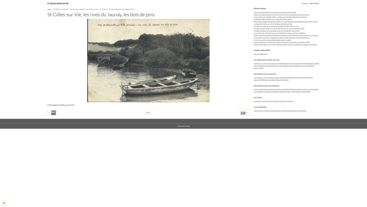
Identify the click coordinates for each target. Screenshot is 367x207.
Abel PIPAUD (267, 66)
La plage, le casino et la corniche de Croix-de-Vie (269, 31)
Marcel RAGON (272, 80)
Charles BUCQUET (306, 77)
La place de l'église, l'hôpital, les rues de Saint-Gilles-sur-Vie (273, 19)
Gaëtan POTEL (295, 77)
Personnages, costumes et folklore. (294, 33)
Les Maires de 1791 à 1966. (263, 77)
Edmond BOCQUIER (299, 89)
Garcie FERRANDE (312, 89)
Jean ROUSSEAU (283, 80)
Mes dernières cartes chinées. (287, 12)
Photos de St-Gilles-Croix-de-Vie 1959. (266, 44)
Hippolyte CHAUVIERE (279, 66)
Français (258, 54)
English (265, 54)
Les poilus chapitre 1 (260, 101)
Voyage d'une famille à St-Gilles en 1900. (296, 42)
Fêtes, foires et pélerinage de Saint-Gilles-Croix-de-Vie (271, 21)
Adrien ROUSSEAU (302, 63)
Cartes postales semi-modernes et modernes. (268, 42)
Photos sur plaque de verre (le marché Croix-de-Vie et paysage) (274, 15)
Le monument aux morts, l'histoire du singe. (268, 38)
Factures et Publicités (261, 12)
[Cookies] (4, 203)
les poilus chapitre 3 (287, 101)
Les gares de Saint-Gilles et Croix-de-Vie (267, 28)
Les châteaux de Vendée (309, 44)
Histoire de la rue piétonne (262, 111)
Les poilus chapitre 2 (274, 101)
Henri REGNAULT (282, 92)
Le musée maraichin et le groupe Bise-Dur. (295, 38)
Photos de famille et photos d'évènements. (267, 35)
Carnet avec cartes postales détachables (267, 40)
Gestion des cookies (183, 126)
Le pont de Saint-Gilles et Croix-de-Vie (293, 17)
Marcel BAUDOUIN (272, 89)
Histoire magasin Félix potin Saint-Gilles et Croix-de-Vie (299, 35)
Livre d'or (305, 3)
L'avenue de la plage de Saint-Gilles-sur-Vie (84, 9)
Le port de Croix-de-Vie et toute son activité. (268, 33)
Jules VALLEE (258, 66)
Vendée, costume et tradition (291, 44)
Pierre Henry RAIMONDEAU (281, 77)
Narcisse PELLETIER (269, 92)
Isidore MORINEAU (260, 80)
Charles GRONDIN (277, 63)
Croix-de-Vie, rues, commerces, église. (292, 28)
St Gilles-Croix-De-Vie (60, 9)
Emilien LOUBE (314, 63)
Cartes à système (285, 40)
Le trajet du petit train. (302, 15)
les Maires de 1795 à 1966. (262, 63)
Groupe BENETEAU (285, 89)
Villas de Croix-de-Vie (292, 31)
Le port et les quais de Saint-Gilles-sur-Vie (267, 17)
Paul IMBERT (258, 92)
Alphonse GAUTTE (290, 63)
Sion (280, 44)
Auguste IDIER (258, 68)
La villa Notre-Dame (285, 24)
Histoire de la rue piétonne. (297, 111)
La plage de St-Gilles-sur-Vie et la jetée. (266, 24)
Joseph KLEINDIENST (307, 66)
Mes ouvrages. (272, 12)
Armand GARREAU (293, 66)
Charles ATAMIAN (260, 89)
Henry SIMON (292, 92)
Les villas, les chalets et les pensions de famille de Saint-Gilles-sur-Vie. (276, 26)
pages (49, 9)
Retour (148, 112)
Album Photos (314, 3)
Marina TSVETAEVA (303, 92)
